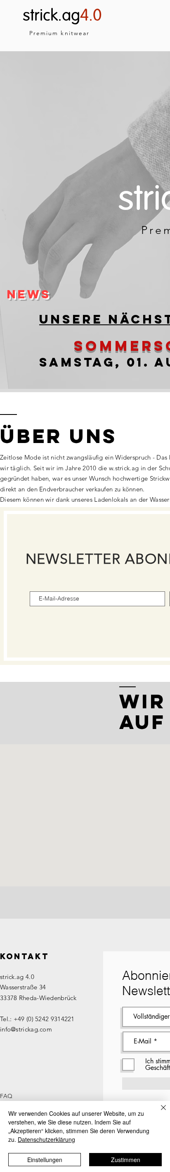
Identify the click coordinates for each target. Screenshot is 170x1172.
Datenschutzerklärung (46, 1139)
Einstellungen (44, 1159)
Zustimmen (125, 1159)
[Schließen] (158, 1112)
